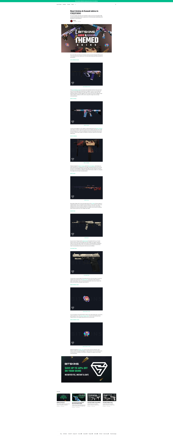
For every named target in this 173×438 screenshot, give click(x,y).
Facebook (84, 433)
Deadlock (64, 4)
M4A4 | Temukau (73, 98)
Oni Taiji (92, 203)
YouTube (95, 433)
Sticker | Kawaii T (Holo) (74, 284)
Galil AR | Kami (72, 210)
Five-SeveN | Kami (73, 248)
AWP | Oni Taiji (72, 173)
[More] (75, 4)
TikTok (100, 433)
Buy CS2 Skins (59, 4)
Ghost (115, 433)
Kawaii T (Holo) (81, 349)
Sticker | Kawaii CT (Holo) (74, 319)
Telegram (90, 433)
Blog (61, 433)
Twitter (72, 4)
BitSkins (74, 20)
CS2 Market (65, 433)
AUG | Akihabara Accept (74, 59)
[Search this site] (115, 4)
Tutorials (68, 4)
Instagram (74, 433)
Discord (79, 433)
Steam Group (105, 433)
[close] (172, 1)
